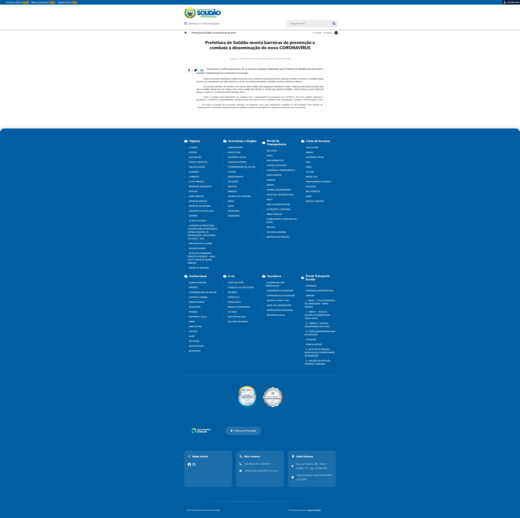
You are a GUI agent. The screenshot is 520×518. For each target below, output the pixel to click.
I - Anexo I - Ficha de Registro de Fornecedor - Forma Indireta (320, 303)
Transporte (234, 216)
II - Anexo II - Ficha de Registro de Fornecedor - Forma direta (318, 315)
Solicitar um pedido (238, 322)
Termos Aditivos (314, 344)
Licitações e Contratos (278, 209)
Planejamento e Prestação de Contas (281, 220)
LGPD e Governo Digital (278, 204)
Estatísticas (234, 297)
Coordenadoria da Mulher (241, 167)
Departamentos (235, 177)
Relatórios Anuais (276, 315)
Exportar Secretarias (199, 206)
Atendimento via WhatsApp (280, 291)
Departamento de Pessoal (318, 182)
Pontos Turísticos (198, 162)
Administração (235, 147)
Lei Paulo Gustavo (198, 221)
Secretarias (234, 211)
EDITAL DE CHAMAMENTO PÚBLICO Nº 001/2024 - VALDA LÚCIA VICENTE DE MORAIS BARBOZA (201, 258)
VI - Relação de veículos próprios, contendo (317, 362)
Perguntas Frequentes (200, 187)
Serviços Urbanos (315, 201)
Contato (193, 216)
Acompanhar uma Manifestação (275, 284)
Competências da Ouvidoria (281, 296)
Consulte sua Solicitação (241, 287)
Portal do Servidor (199, 268)
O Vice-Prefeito (196, 182)
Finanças (232, 191)
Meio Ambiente (313, 191)
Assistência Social (237, 157)
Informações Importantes (280, 310)
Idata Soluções (314, 510)
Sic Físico (232, 312)
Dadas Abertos (196, 196)
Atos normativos (275, 161)
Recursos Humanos (276, 232)
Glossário (327, 33)
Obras (231, 201)
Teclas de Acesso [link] (44, 2)
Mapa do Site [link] (68, 2)
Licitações (311, 340)
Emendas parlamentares (279, 190)
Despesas (271, 180)
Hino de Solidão (197, 167)
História (193, 152)
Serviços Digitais (197, 248)
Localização (195, 157)
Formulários (234, 302)
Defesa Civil (311, 177)
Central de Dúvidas (276, 165)
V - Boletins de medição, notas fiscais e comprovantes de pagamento (320, 352)
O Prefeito (194, 177)
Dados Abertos (274, 175)
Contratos (311, 286)
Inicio (269, 200)
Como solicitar (235, 283)
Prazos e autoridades (239, 307)
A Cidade (317, 33)
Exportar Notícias (198, 201)
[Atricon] (201, 430)
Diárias (270, 185)
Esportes (232, 187)
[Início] (185, 32)
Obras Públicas (274, 214)
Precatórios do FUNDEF (200, 244)
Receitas (271, 227)
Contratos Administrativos (319, 291)
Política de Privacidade (245, 431)
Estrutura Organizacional (280, 195)
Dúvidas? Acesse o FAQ (278, 300)
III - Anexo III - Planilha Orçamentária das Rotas (317, 325)
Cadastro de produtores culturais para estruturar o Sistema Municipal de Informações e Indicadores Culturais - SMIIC (202, 232)
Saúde (231, 206)
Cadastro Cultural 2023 (201, 211)
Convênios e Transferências (281, 170)
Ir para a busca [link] (18, 2)
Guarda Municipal (198, 283)
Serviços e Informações (204, 23)
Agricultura (234, 152)
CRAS (308, 162)
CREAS (308, 167)
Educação (233, 182)
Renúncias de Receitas (278, 237)
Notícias (193, 191)
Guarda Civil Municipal (239, 196)
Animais (309, 152)
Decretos (232, 292)
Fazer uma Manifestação (279, 305)
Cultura (232, 172)
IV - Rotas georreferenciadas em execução (320, 333)
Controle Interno (237, 162)
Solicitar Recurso (237, 317)
